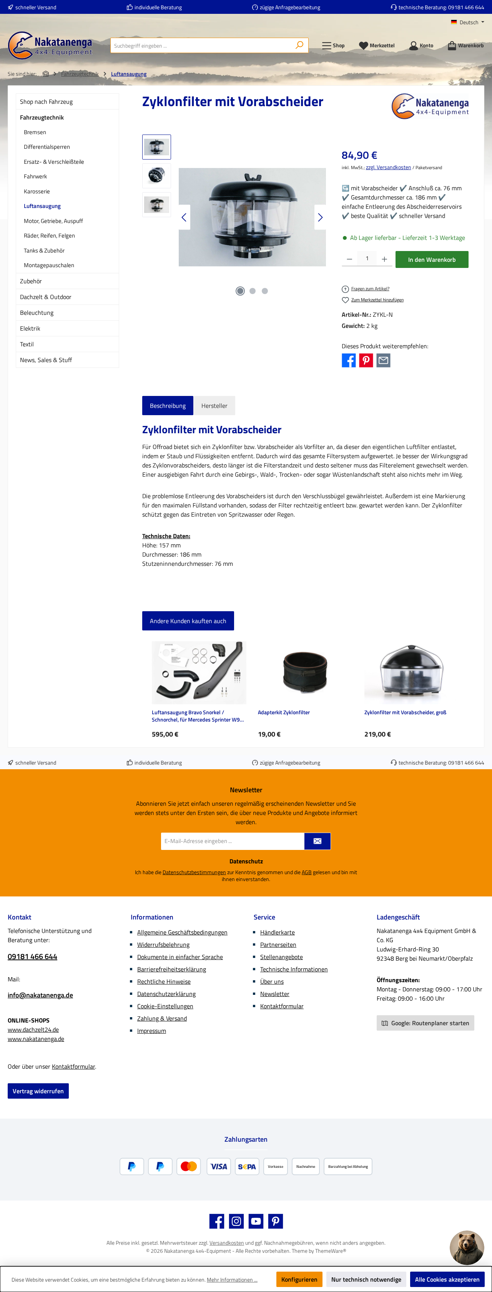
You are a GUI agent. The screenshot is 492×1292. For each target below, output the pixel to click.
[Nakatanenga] (430, 106)
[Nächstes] (320, 217)
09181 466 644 (466, 7)
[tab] (167, 405)
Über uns (272, 981)
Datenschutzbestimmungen (194, 872)
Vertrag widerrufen (38, 1091)
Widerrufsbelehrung (163, 944)
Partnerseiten (278, 944)
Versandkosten (226, 1243)
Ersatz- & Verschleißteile (54, 161)
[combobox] (200, 45)
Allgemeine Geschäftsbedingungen (182, 932)
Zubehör (31, 281)
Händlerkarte (277, 932)
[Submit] (317, 841)
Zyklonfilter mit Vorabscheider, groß (405, 713)
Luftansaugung (42, 205)
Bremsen (35, 132)
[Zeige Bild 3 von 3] (265, 291)
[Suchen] (300, 45)
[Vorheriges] (184, 217)
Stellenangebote (281, 956)
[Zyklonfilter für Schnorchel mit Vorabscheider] (252, 217)
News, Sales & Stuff (46, 359)
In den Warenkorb (432, 259)
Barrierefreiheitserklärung (171, 969)
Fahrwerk (35, 176)
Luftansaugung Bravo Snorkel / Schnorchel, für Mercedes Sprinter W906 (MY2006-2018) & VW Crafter (199, 716)
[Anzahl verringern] (349, 258)
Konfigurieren (299, 1279)
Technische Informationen (294, 969)
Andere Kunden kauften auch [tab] (188, 620)
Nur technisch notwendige (366, 1279)
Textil (27, 344)
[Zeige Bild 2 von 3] (252, 291)
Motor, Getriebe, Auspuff (53, 220)
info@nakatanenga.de (40, 995)
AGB (307, 872)
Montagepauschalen (49, 265)
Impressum (151, 1030)
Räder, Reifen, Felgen (49, 235)
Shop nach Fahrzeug (46, 101)
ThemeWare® (330, 1251)
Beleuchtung (36, 312)
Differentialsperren (47, 146)
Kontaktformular (73, 1066)
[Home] (46, 74)
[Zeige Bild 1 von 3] (240, 291)
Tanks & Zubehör (44, 250)
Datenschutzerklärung (166, 993)
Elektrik (30, 328)
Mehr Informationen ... (232, 1279)
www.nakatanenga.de (36, 1038)
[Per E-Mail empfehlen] (383, 359)
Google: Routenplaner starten (429, 1023)
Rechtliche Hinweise (164, 981)
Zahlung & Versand (162, 1018)
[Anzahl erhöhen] (384, 258)
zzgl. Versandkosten (388, 167)
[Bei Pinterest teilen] (366, 359)
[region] (234, 217)
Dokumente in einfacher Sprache (180, 956)
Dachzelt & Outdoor (45, 296)
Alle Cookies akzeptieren (447, 1279)
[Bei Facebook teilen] (348, 359)
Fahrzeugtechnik (42, 117)
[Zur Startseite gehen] (50, 45)
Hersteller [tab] (214, 405)
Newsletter (274, 993)
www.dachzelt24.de (33, 1029)
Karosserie (37, 191)
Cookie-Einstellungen (165, 1006)
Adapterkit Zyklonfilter (284, 713)
